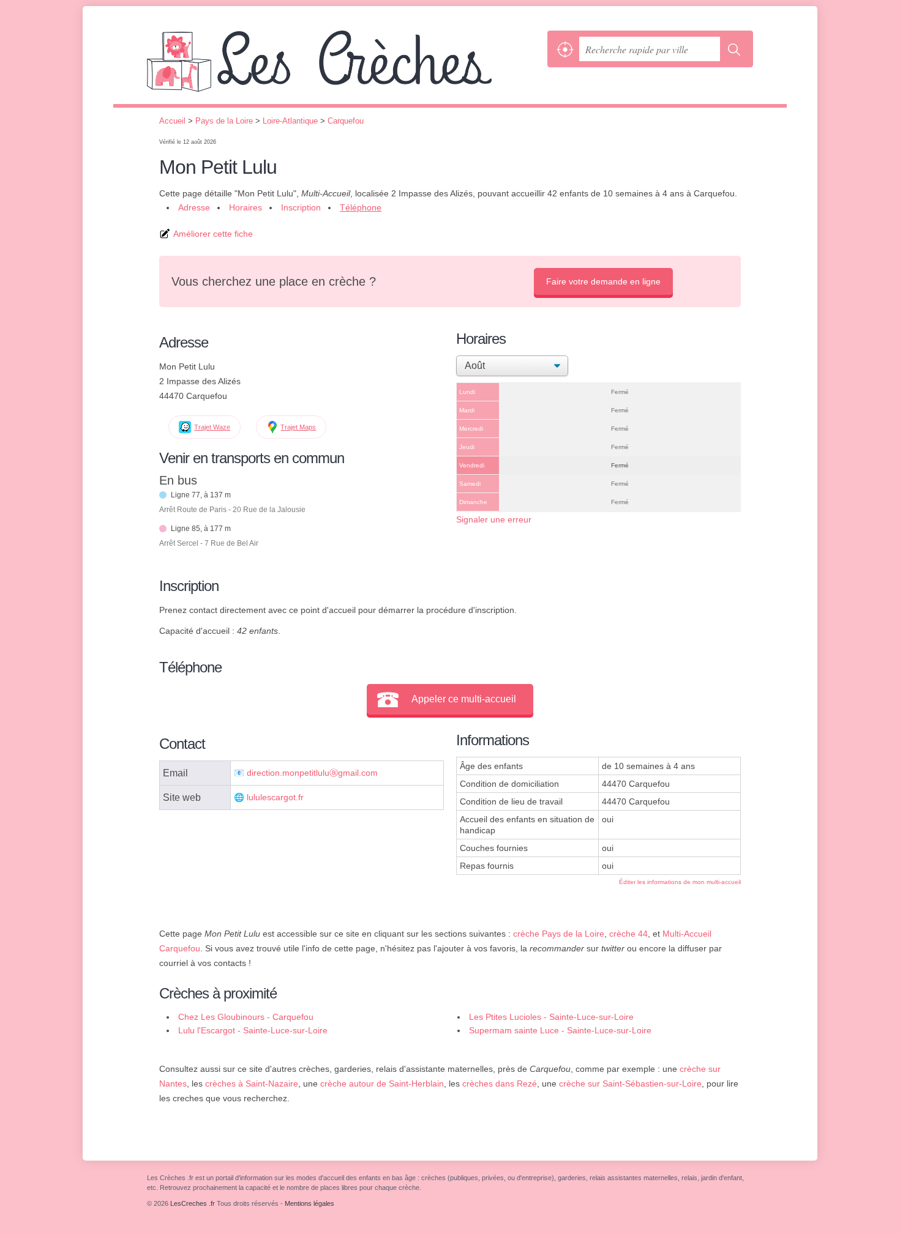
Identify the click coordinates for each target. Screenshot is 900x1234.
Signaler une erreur (493, 519)
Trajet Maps (298, 427)
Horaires (245, 207)
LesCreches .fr (344, 67)
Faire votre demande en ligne (603, 281)
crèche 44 (628, 934)
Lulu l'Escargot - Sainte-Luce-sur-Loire (253, 1030)
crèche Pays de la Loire (558, 934)
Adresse (194, 207)
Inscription (301, 207)
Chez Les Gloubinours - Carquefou (245, 1017)
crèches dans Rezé (499, 1083)
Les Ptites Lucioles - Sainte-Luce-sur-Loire (551, 1017)
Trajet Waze (212, 427)
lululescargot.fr (275, 797)
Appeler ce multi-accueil (463, 699)
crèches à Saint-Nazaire (251, 1083)
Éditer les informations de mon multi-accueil (680, 882)
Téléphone (360, 207)
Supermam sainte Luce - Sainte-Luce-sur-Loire (560, 1030)
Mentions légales (309, 1203)
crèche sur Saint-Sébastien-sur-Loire (630, 1083)
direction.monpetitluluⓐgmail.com (312, 773)
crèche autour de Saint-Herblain (382, 1083)
